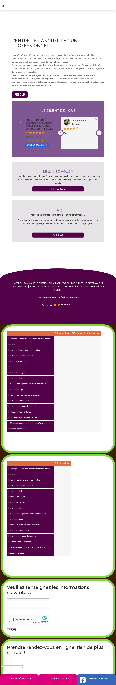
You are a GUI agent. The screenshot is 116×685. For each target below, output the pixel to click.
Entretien (42, 283)
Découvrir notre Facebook (99, 678)
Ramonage (29, 283)
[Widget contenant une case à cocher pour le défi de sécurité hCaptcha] (28, 619)
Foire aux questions (40, 286)
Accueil (18, 283)
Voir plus (58, 235)
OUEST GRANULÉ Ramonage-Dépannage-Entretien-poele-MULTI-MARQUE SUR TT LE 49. (39, 124)
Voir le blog (58, 189)
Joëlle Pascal (79, 120)
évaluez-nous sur (35, 145)
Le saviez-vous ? (93, 283)
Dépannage (54, 283)
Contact (57, 286)
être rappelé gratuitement (21, 678)
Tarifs (65, 283)
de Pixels (62, 305)
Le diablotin (72, 297)
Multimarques (20, 286)
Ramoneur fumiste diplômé (51, 297)
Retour (19, 94)
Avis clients (77, 283)
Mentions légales (73, 286)
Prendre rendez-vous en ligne (61, 678)
